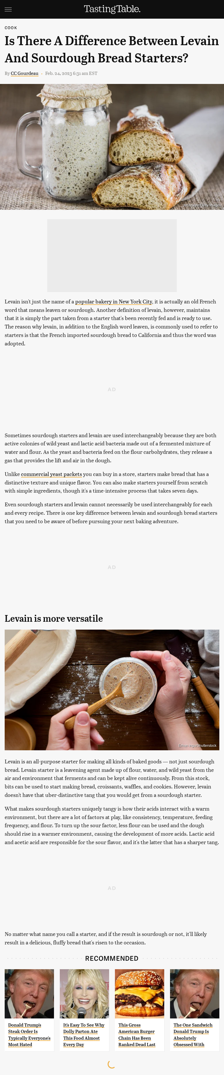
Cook (11, 27)
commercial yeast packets (51, 473)
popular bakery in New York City (113, 301)
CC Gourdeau (24, 73)
